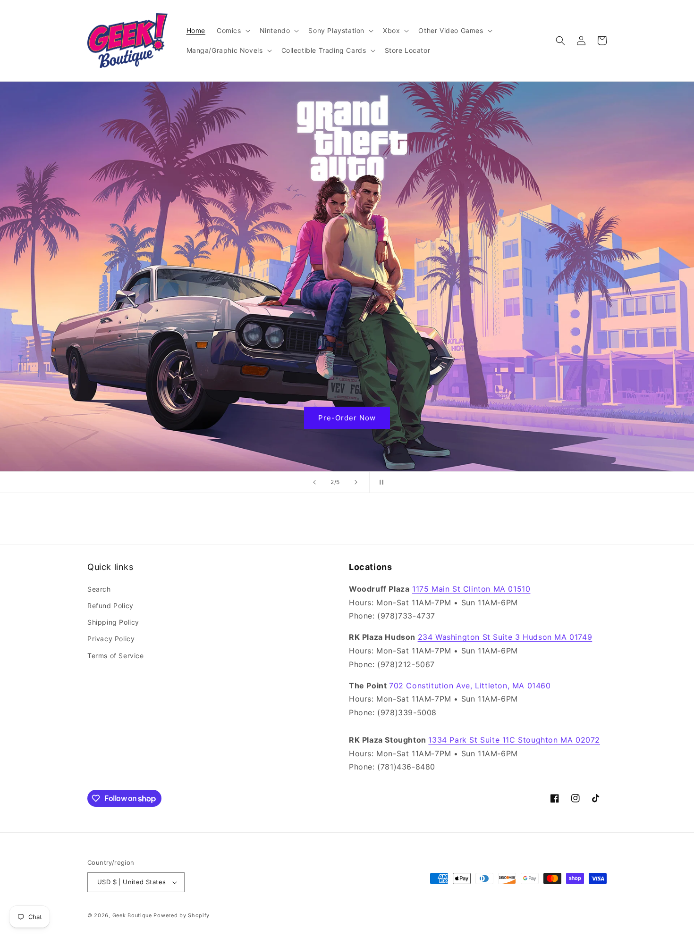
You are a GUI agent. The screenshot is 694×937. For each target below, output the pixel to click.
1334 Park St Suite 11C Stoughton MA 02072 (514, 740)
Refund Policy (110, 606)
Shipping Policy (113, 622)
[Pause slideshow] (379, 482)
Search (99, 589)
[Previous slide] (314, 482)
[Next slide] (356, 482)
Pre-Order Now (347, 417)
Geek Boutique (132, 915)
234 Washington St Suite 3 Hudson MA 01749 (505, 637)
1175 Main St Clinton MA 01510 (471, 589)
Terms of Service (115, 656)
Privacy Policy (111, 639)
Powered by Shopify (181, 915)
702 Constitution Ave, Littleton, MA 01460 (470, 685)
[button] (232, 31)
